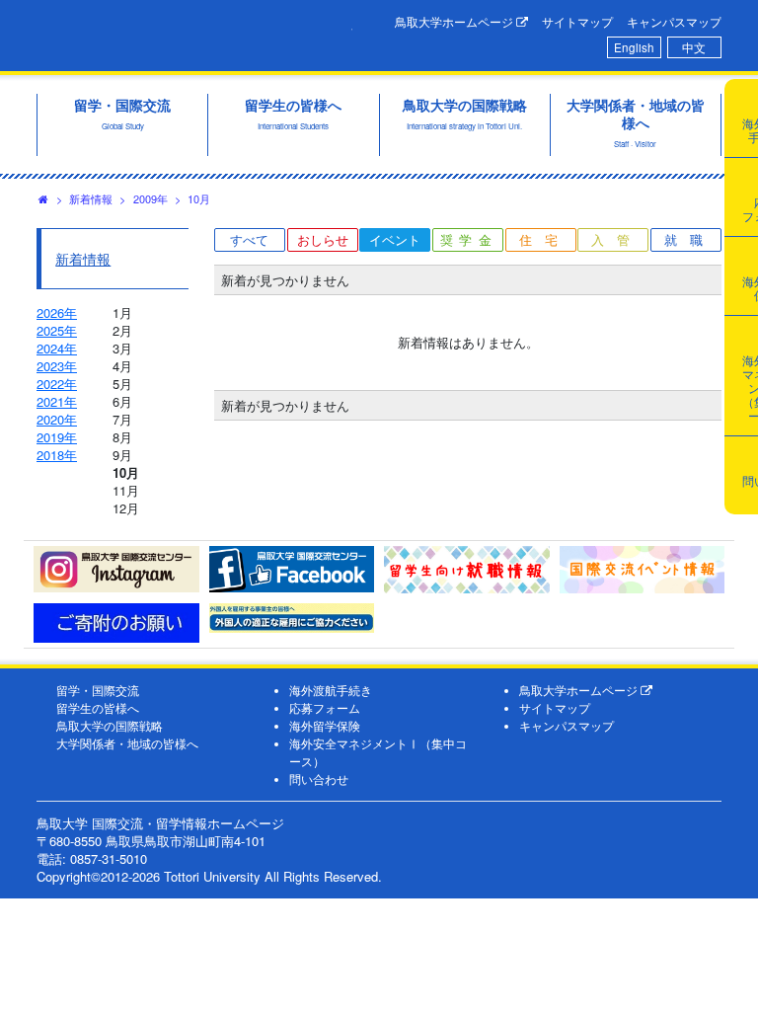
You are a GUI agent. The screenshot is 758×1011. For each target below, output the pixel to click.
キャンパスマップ (674, 22)
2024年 (57, 348)
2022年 (57, 383)
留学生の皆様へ (97, 708)
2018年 (57, 454)
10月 (199, 198)
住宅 (544, 239)
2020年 (57, 419)
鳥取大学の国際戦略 (109, 726)
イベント (394, 239)
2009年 (150, 198)
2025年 (57, 330)
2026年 (57, 312)
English (634, 47)
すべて (249, 239)
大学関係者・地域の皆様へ (127, 743)
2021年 (57, 401)
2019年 (57, 437)
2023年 (57, 365)
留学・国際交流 (97, 690)
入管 (617, 239)
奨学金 (469, 239)
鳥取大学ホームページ (455, 22)
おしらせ (322, 239)
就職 (690, 239)
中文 (694, 47)
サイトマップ (577, 22)
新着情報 (91, 198)
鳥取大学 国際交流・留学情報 (194, 32)
